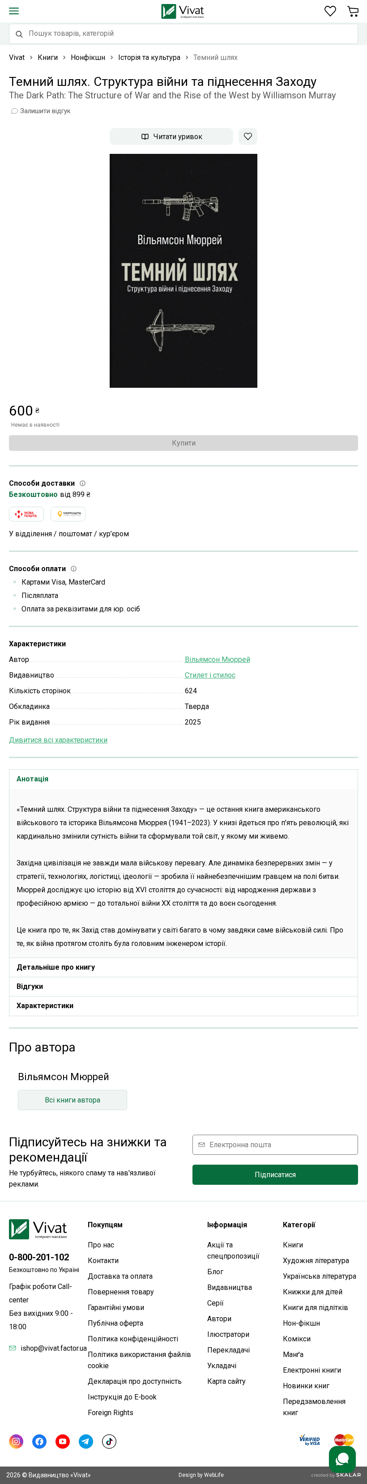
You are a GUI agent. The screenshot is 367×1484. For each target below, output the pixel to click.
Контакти (103, 1260)
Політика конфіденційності (133, 1339)
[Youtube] (62, 1441)
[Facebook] (39, 1441)
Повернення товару (121, 1292)
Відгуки (30, 986)
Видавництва (229, 1287)
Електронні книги (312, 1370)
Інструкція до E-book (122, 1397)
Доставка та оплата (120, 1276)
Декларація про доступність (135, 1381)
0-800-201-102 (39, 1257)
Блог (215, 1272)
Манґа (293, 1354)
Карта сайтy (226, 1381)
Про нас (101, 1245)
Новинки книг (306, 1386)
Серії (215, 1303)
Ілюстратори (228, 1334)
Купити (184, 443)
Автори (219, 1318)
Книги (293, 1245)
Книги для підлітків (315, 1307)
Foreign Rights (110, 1412)
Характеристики (45, 1005)
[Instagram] (16, 1441)
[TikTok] (109, 1441)
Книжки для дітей (312, 1292)
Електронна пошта (240, 1145)
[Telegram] (86, 1441)
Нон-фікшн (301, 1323)
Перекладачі (228, 1350)
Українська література (319, 1276)
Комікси (297, 1339)
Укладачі (221, 1365)
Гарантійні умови (116, 1307)
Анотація (32, 779)
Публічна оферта (115, 1323)
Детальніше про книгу (56, 967)
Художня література (316, 1260)
